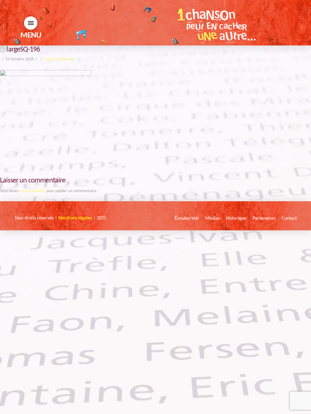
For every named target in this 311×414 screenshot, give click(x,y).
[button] (30, 23)
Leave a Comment (59, 59)
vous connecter (33, 191)
